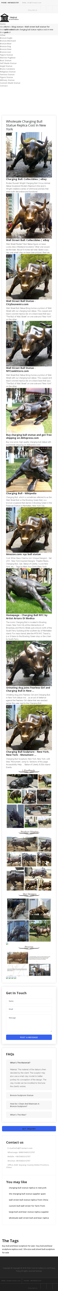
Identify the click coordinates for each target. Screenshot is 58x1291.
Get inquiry (29, 1128)
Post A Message (29, 1037)
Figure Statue (6, 55)
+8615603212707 (10, 3)
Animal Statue (7, 29)
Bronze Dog (5, 46)
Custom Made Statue (10, 83)
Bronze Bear (5, 43)
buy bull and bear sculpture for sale (18, 1246)
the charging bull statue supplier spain (27, 1194)
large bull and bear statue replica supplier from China (29, 1213)
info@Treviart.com (31, 3)
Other (3, 35)
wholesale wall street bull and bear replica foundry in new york (29, 1219)
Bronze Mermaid (8, 40)
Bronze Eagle (6, 38)
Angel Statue (6, 66)
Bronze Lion (5, 52)
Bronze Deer (5, 49)
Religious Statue (8, 71)
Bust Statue (5, 60)
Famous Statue (7, 74)
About (3, 26)
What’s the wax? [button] (18, 1114)
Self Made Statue (8, 63)
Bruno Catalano (7, 69)
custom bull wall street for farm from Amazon (27, 1207)
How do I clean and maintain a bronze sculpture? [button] (24, 1104)
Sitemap (38, 1271)
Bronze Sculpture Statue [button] (21, 1095)
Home (3, 24)
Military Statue (7, 80)
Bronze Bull (5, 32)
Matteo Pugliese (7, 57)
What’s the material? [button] (20, 1062)
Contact (4, 85)
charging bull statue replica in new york (27, 1187)
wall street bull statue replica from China (28, 1200)
